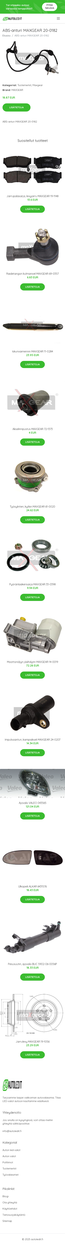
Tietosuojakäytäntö (13, 1214)
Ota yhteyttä (9, 1202)
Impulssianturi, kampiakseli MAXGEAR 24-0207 (32, 739)
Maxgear (37, 85)
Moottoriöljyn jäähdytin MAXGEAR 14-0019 (32, 662)
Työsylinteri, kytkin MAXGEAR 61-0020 (32, 506)
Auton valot (9, 1156)
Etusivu (6, 35)
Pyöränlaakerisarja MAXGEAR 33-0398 (32, 584)
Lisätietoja (16, 107)
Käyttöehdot (9, 1208)
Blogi (5, 1196)
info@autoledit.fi (12, 1131)
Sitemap (7, 1221)
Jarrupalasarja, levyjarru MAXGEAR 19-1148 (32, 196)
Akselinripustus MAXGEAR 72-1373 (32, 429)
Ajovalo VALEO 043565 (32, 803)
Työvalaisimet (10, 1174)
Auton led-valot (11, 1150)
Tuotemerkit (24, 85)
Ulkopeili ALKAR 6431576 (32, 886)
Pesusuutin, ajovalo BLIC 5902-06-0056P (32, 964)
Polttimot (7, 1162)
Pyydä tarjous (49, 6)
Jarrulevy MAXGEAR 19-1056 (33, 1041)
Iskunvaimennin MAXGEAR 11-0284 (32, 351)
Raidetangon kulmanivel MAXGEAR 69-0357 (32, 273)
